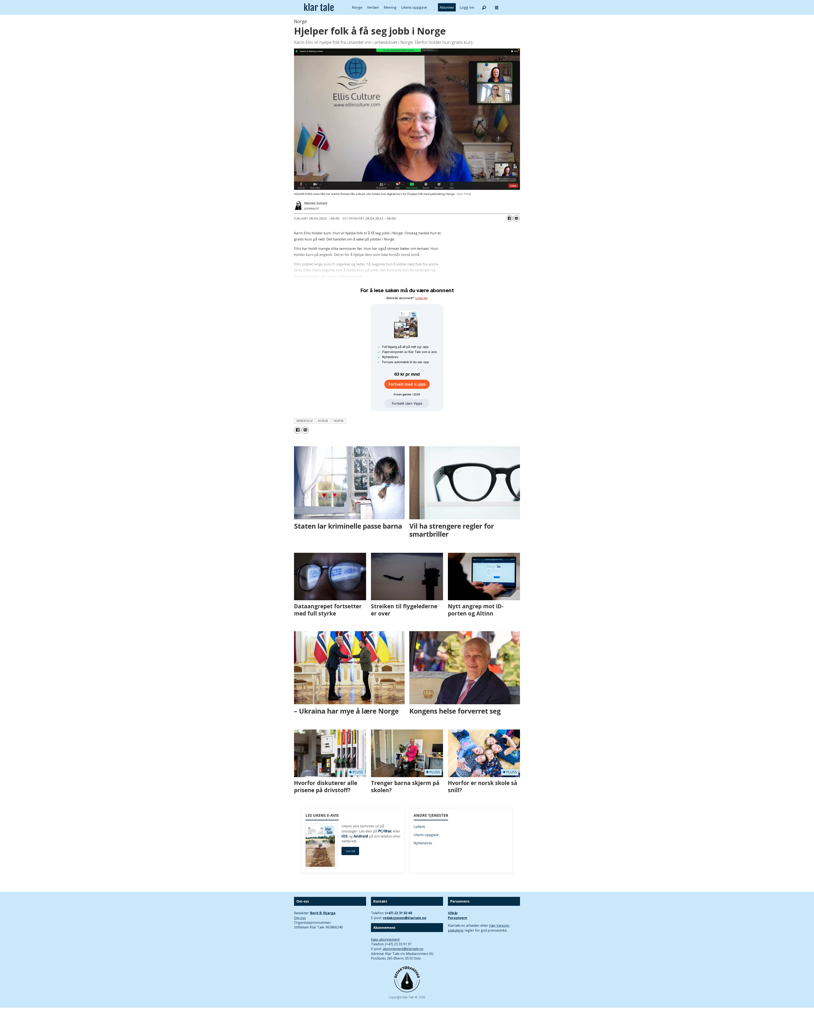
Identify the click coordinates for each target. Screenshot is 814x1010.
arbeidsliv (304, 421)
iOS (344, 836)
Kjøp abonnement (385, 939)
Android (361, 836)
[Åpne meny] (497, 7)
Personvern (457, 918)
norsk (339, 421)
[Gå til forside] (319, 7)
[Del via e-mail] (516, 218)
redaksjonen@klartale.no (404, 918)
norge (323, 421)
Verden (373, 7)
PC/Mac (385, 831)
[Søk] (484, 7)
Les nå (350, 851)
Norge (357, 7)
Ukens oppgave (414, 7)
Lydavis (419, 826)
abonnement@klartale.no (403, 948)
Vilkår (453, 913)
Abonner (447, 7)
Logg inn (467, 7)
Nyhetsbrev (423, 843)
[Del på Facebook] (509, 218)
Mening (390, 7)
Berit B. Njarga (322, 913)
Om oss (300, 918)
